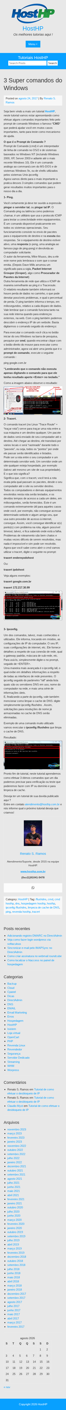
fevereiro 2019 (15, 1252)
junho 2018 (13, 1273)
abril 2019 (13, 1244)
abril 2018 (13, 1281)
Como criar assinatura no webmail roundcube (34, 956)
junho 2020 (13, 1215)
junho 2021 (13, 1186)
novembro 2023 (16, 1129)
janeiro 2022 (14, 1162)
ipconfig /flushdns (16, 907)
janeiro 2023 (14, 1141)
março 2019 (14, 1248)
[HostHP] (33, 22)
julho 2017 (13, 1306)
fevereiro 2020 (15, 1223)
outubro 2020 (15, 1207)
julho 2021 (13, 1182)
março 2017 (14, 1322)
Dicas (10, 996)
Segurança (13, 1053)
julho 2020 (13, 1211)
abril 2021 (13, 1195)
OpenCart (13, 1037)
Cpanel (11, 991)
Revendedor (14, 1049)
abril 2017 (13, 1318)
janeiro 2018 (14, 1289)
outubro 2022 (15, 1149)
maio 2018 (13, 1277)
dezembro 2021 (16, 1166)
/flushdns (41, 899)
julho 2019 (13, 1240)
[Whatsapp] (33, 888)
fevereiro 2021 (15, 1199)
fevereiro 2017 (15, 1326)
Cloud (10, 987)
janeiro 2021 (14, 1203)
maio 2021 (13, 1190)
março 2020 (14, 1219)
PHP (10, 1041)
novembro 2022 (16, 1145)
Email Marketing (17, 1012)
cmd (50, 899)
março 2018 (14, 1285)
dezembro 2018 (16, 1256)
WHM (10, 1065)
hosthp (51, 903)
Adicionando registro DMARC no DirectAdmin (34, 935)
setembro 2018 (16, 1264)
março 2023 (14, 1133)
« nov (7, 1387)
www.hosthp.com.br (33, 871)
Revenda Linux (16, 1045)
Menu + (33, 44)
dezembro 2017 (16, 1293)
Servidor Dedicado (18, 1057)
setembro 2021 (16, 1174)
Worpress (13, 1070)
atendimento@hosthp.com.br (42, 804)
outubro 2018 (15, 1260)
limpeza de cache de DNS (43, 907)
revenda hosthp (21, 911)
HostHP (33, 28)
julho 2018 (13, 1269)
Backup (11, 983)
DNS (10, 1004)
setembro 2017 (16, 1297)
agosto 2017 (14, 1302)
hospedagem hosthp (33, 903)
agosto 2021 (14, 1178)
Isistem (11, 1028)
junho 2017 (13, 1310)
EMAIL (11, 1008)
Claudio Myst (15, 1105)
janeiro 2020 (14, 1228)
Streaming (13, 1061)
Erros (10, 1016)
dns (17, 903)
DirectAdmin (14, 1000)
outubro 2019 (15, 1232)
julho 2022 (13, 1158)
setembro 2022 (16, 1154)
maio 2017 (13, 1314)
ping (8, 911)
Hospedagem (15, 1020)
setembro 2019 (16, 1236)
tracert (36, 911)
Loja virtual (13, 1032)
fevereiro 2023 (15, 1137)
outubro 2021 (15, 1170)
